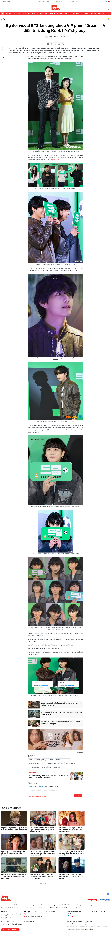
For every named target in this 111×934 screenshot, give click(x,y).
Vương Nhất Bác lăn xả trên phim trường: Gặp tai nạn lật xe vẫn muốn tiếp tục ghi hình (61, 704)
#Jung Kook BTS (47, 760)
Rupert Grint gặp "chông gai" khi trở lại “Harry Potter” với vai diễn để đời (14, 828)
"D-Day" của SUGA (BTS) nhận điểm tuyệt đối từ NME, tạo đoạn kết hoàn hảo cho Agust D (61, 723)
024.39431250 (7, 917)
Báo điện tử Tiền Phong (55, 7)
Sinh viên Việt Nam (72, 1)
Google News (108, 19)
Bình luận (3, 62)
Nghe (3, 49)
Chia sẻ (3, 53)
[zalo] (82, 916)
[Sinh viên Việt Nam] (105, 900)
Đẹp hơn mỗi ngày (42, 13)
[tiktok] (77, 916)
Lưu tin (3, 58)
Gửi (78, 795)
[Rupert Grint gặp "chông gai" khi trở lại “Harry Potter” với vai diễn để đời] (14, 818)
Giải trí (24, 13)
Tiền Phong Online (44, 1)
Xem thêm (108, 13)
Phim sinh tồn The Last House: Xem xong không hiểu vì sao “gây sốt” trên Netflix (13, 876)
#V (50, 767)
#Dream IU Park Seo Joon (55, 763)
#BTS (30, 760)
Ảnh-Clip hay (76, 13)
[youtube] (109, 1)
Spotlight (93, 13)
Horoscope (101, 13)
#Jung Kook (57, 767)
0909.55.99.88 (30, 914)
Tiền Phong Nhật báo (58, 1)
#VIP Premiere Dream (63, 760)
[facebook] (106, 1)
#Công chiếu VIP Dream (36, 763)
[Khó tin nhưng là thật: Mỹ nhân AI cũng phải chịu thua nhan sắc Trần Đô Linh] (14, 842)
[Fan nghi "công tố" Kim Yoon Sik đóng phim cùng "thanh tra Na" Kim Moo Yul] (72, 865)
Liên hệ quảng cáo (30, 912)
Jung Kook (53, 159)
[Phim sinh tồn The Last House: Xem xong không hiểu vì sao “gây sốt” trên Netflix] (14, 865)
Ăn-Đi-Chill (67, 13)
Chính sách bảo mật (98, 912)
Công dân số (29, 907)
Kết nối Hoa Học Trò (55, 907)
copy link (55, 44)
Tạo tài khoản (42, 786)
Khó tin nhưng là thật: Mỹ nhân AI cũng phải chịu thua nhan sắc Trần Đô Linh (13, 853)
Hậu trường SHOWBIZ (56, 13)
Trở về (3, 67)
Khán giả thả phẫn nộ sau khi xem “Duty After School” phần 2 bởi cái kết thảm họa (61, 713)
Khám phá (17, 13)
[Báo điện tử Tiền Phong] (92, 900)
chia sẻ (48, 44)
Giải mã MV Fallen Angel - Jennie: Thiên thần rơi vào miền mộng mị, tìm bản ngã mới (70, 829)
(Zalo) (35, 914)
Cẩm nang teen (91, 905)
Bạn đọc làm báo (11, 929)
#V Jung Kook (70, 763)
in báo (59, 44)
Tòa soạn (4, 912)
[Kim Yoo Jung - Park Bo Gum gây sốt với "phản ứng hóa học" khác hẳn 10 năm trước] (72, 842)
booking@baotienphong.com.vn (34, 916)
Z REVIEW (85, 13)
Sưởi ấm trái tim (66, 905)
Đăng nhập (31, 786)
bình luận (63, 44)
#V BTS (37, 760)
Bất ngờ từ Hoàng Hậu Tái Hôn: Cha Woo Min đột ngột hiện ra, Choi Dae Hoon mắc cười (42, 853)
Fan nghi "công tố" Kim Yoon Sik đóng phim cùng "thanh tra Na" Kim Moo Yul (71, 876)
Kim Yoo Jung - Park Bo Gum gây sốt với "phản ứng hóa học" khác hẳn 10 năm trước (71, 853)
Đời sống (9, 13)
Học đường (31, 13)
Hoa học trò (6, 898)
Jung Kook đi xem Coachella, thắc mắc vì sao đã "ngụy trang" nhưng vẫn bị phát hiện (48, 776)
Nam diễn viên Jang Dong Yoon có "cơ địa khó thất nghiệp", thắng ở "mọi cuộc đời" (42, 876)
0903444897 (51, 914)
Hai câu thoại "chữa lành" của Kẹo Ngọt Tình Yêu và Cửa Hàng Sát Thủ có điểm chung (42, 829)
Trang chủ (2, 13)
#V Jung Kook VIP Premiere (38, 767)
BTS (58, 159)
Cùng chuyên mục (11, 808)
